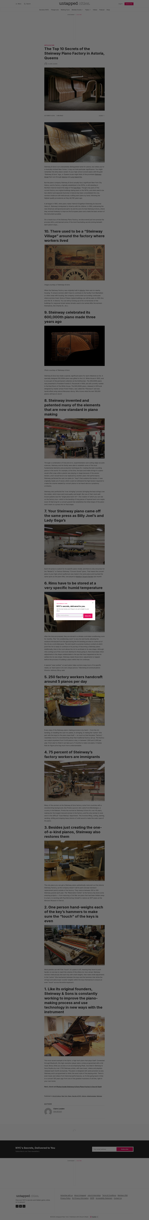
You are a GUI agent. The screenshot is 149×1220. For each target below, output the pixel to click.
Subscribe (88, 616)
